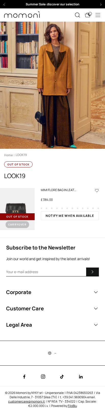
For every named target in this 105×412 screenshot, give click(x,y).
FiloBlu (72, 406)
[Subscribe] (92, 272)
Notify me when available (70, 216)
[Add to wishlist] (97, 190)
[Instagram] (43, 376)
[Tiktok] (62, 376)
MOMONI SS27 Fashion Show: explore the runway (60, 4)
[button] (4, 4)
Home (8, 155)
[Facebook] (24, 376)
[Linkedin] (80, 376)
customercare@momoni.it (26, 401)
